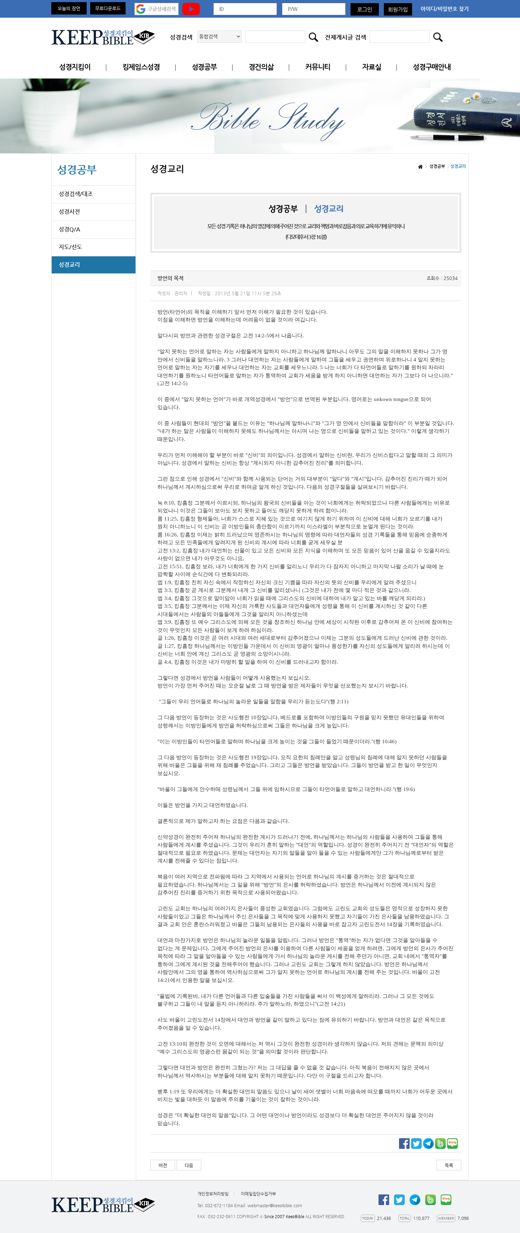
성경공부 (204, 67)
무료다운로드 (108, 8)
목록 (449, 1165)
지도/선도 (70, 247)
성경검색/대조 (76, 194)
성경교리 (69, 264)
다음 (189, 1165)
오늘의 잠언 (69, 8)
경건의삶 (261, 67)
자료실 (371, 67)
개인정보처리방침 (213, 1193)
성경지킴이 (75, 67)
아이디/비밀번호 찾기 (445, 9)
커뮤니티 (317, 67)
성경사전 (69, 211)
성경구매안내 (431, 67)
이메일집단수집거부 (258, 1193)
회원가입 (398, 9)
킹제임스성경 (141, 67)
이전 (162, 1165)
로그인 (364, 9)
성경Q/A (69, 229)
